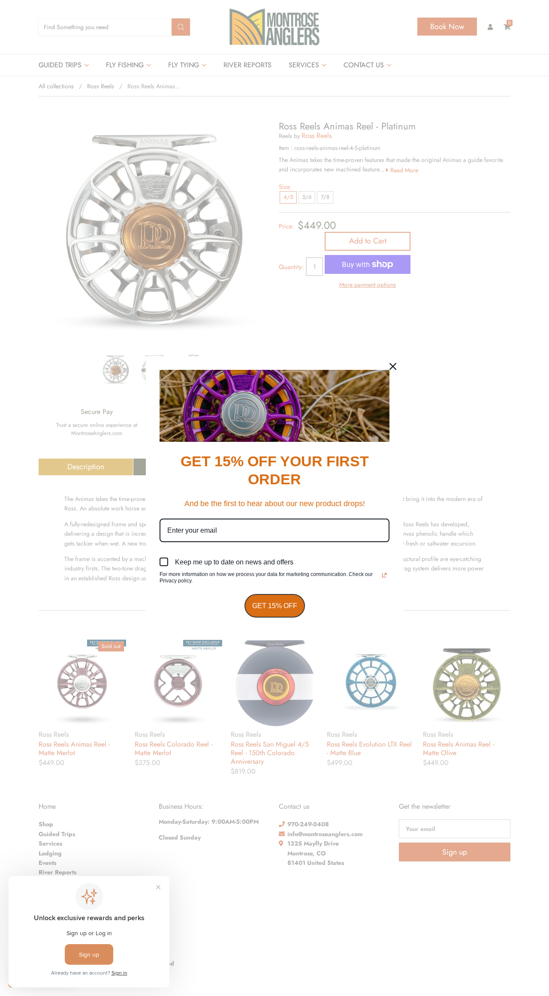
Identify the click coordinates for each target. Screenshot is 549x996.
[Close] (393, 366)
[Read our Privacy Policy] (384, 575)
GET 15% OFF (274, 605)
